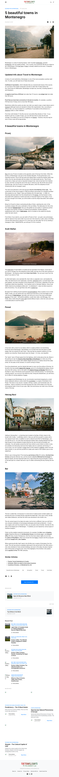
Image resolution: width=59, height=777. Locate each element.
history (36, 537)
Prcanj (42, 570)
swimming (35, 280)
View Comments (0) (28, 582)
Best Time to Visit (15, 624)
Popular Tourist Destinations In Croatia (18, 561)
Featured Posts (8, 8)
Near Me (21, 674)
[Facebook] (27, 774)
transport (7, 107)
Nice (6, 174)
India (13, 705)
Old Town (20, 66)
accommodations (32, 291)
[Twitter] (29, 774)
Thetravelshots (11, 713)
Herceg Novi (29, 570)
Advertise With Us (34, 771)
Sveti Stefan (49, 570)
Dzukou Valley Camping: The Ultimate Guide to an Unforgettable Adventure (19, 667)
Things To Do (14, 625)
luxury (25, 375)
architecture (8, 64)
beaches (7, 297)
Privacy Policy (26, 771)
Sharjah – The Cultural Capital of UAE (16, 745)
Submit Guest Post (43, 771)
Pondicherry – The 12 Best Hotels (16, 707)
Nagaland (24, 624)
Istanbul (35, 117)
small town (10, 269)
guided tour (34, 287)
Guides (20, 624)
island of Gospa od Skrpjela (37, 370)
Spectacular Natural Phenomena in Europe (42, 711)
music (24, 447)
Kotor (26, 66)
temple (36, 195)
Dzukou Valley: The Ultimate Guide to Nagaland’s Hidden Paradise (19, 641)
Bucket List (13, 636)
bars (46, 297)
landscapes (39, 62)
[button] (5, 2)
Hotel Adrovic (17, 295)
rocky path (24, 298)
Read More (23, 714)
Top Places (19, 625)
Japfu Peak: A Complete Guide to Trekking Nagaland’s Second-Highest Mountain (19, 628)
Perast (36, 570)
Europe (32, 707)
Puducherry (17, 705)
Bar (23, 570)
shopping (7, 110)
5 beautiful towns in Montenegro (12, 570)
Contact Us (19, 771)
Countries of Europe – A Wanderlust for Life (20, 565)
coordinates (32, 381)
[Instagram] (31, 774)
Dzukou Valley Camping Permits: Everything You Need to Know (19, 654)
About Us (14, 771)
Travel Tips (24, 625)
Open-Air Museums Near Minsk (22, 596)
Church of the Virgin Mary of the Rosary (29, 359)
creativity (41, 447)
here (42, 534)
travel (10, 379)
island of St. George (24, 368)
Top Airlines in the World (14, 612)
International (15, 8)
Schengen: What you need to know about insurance (22, 563)
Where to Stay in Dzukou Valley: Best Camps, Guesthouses (18, 679)
